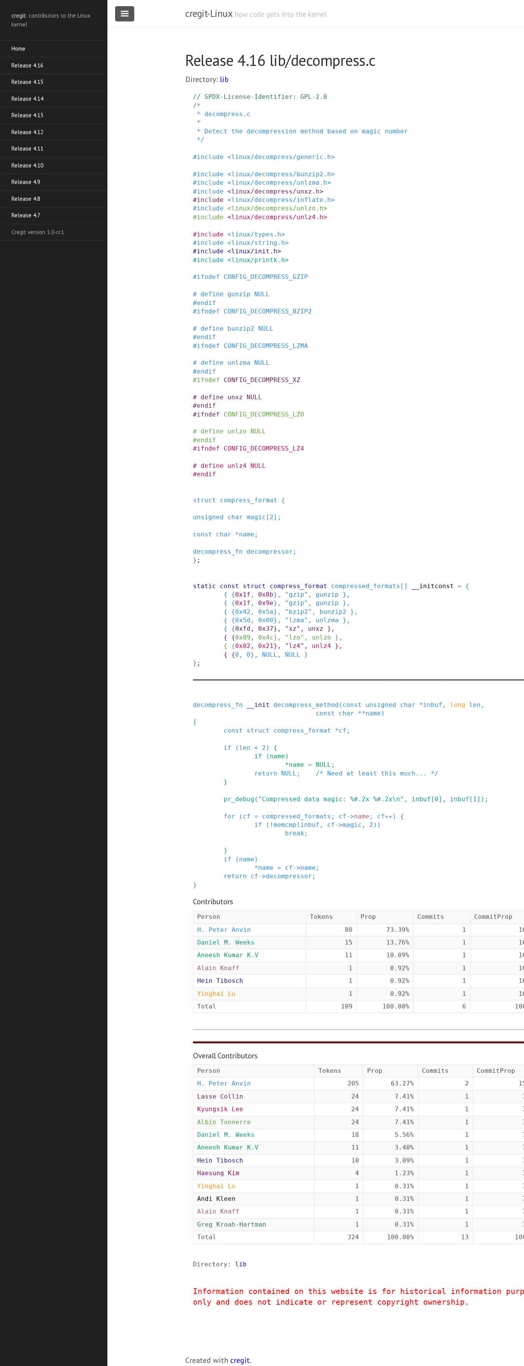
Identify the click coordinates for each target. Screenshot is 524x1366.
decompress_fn (218, 551)
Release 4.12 (27, 132)
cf (342, 730)
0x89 (242, 637)
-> (350, 816)
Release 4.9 (26, 181)
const (202, 534)
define (212, 294)
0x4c (266, 637)
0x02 (242, 645)
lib (224, 79)
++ (388, 816)
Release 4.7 (26, 215)
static (204, 586)
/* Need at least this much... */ (377, 773)
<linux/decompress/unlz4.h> (277, 217)
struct (204, 500)
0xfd (242, 628)
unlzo (237, 431)
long (457, 704)
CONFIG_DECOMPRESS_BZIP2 (268, 311)
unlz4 (237, 465)
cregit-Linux (208, 13)
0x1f (242, 594)
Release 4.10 (27, 165)
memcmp (285, 824)
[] (404, 586)
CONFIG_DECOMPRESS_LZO (264, 414)
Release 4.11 (27, 148)
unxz (235, 397)
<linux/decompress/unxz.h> (275, 191)
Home (18, 48)
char (235, 517)
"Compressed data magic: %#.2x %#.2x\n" (331, 799)
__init (258, 704)
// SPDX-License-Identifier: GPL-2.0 (260, 96)
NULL (262, 294)
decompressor (270, 551)
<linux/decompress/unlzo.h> (277, 208)
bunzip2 (240, 328)
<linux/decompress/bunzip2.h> (281, 174)
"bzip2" (298, 611)
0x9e (266, 603)
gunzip (238, 294)
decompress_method (306, 704)
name (246, 534)
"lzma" (296, 620)
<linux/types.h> (256, 234)
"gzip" (296, 594)
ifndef (208, 276)
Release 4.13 (27, 115)
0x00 (266, 620)
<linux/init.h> (254, 251)
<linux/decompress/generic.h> (281, 157)
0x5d (242, 620)
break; (296, 833)
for (229, 816)
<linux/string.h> (258, 242)
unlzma (238, 362)
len (475, 704)
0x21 (266, 645)
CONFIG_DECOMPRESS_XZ (262, 380)
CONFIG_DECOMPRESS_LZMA (266, 345)
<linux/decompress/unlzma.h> (279, 182)
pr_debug (239, 799)
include (210, 157)
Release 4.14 (27, 98)
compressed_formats (365, 586)
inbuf (432, 704)
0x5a (266, 611)
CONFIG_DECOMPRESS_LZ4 (264, 448)
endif (206, 303)
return (265, 773)
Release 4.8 (26, 198)
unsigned (208, 517)
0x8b (266, 594)
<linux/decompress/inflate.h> (281, 199)
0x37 (266, 628)
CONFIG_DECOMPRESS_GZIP (266, 276)
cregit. (240, 1360)
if (227, 747)
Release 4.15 (27, 81)
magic (256, 517)
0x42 (242, 611)
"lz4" (294, 645)
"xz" (292, 628)
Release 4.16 (27, 65)
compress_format (248, 500)
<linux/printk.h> (258, 260)
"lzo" (294, 637)
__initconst (433, 586)
